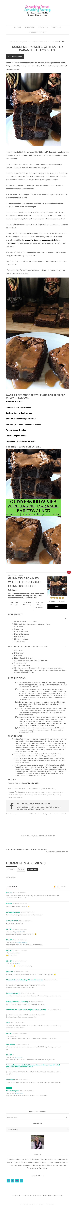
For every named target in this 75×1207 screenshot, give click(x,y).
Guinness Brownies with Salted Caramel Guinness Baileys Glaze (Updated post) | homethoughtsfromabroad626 (33, 1066)
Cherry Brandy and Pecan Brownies (20, 441)
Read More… (43, 1168)
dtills (8, 1023)
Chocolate (51, 836)
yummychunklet (12, 921)
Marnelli (9, 903)
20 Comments (61, 42)
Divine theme (38, 1204)
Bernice (9, 893)
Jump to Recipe (16, 57)
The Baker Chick (33, 783)
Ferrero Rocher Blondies (16, 430)
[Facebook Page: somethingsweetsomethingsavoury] (12, 806)
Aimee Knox (18, 1093)
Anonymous (18, 1057)
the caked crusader (13, 912)
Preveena (9, 971)
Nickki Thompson (12, 1091)
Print (57, 607)
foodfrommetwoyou (13, 993)
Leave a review (32, 869)
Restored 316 (49, 1204)
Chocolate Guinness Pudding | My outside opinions (24, 980)
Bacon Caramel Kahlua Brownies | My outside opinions (26, 1010)
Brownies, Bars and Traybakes (37, 836)
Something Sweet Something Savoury (37, 11)
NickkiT (9, 929)
